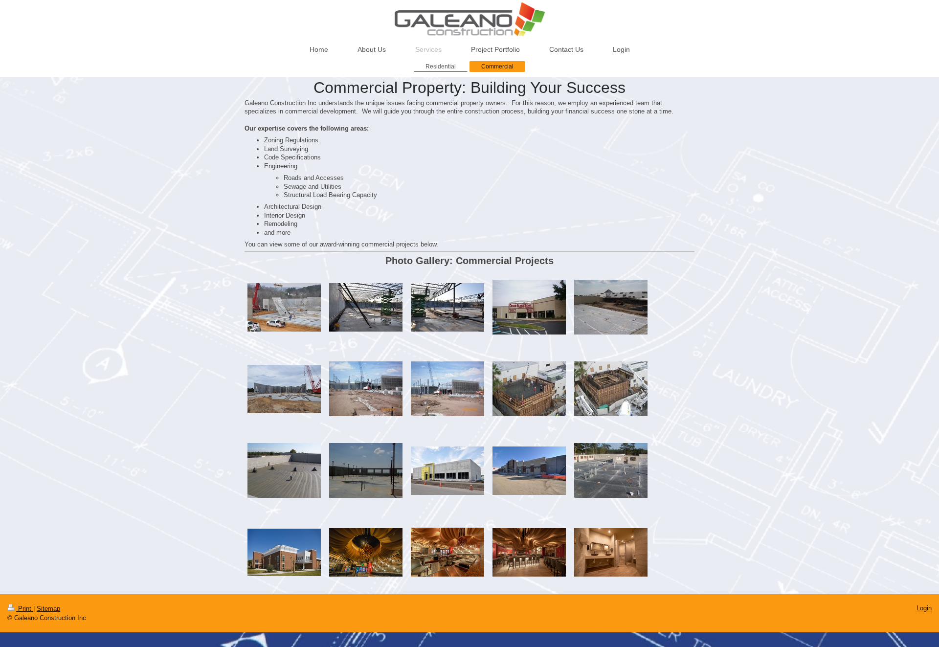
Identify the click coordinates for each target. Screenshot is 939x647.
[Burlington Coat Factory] (529, 307)
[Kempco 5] (365, 470)
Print (24, 608)
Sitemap (48, 608)
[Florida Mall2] (365, 388)
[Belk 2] (365, 307)
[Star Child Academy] (611, 470)
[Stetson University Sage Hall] (284, 552)
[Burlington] (611, 307)
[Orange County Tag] (447, 470)
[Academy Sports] (284, 307)
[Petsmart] (529, 470)
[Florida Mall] (447, 388)
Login (924, 608)
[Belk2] (447, 307)
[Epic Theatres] (284, 389)
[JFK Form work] (284, 470)
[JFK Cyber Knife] (611, 388)
